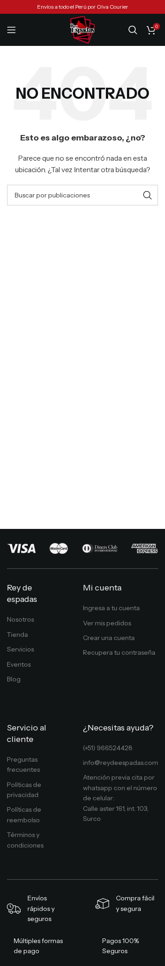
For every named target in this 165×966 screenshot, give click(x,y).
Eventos (19, 664)
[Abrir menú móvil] (11, 30)
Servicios (20, 649)
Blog (14, 679)
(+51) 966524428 (107, 748)
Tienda (17, 634)
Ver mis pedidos (107, 623)
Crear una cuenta (109, 638)
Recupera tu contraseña (119, 652)
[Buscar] (133, 30)
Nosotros (20, 619)
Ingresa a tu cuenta (111, 608)
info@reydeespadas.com (120, 762)
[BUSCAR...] (147, 195)
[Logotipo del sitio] (82, 29)
